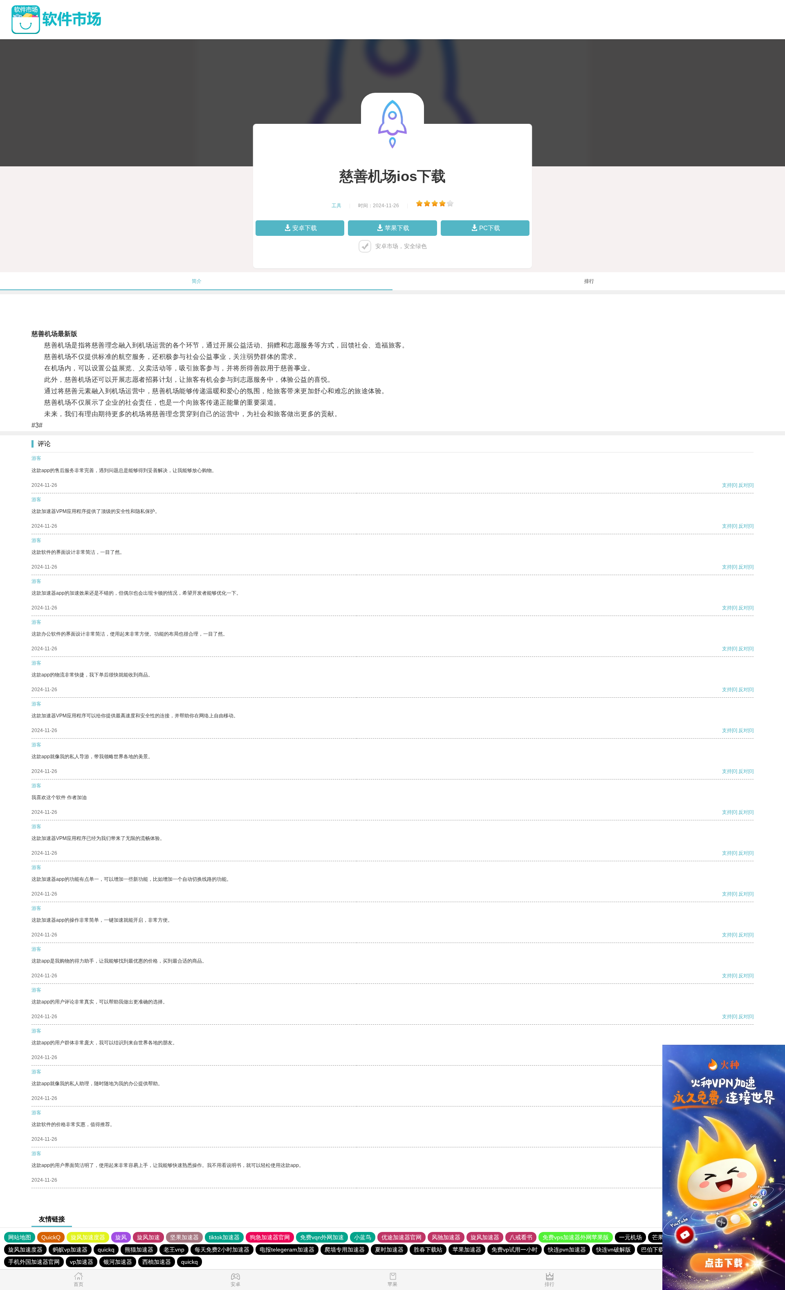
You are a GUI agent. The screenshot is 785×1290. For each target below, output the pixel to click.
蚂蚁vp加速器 (70, 1249)
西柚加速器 (156, 1262)
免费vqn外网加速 (322, 1237)
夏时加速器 (389, 1249)
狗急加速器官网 (270, 1237)
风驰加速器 (446, 1237)
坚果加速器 (184, 1237)
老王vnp (174, 1249)
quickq (106, 1249)
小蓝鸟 (362, 1237)
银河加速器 (117, 1262)
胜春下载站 (428, 1249)
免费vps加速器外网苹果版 (576, 1237)
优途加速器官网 (401, 1237)
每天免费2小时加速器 (222, 1249)
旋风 (121, 1237)
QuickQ (51, 1237)
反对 (743, 485)
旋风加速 (148, 1237)
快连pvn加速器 (567, 1249)
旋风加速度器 (88, 1237)
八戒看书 (520, 1237)
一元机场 (630, 1237)
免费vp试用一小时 (514, 1249)
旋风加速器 (485, 1237)
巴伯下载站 (655, 1249)
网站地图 (19, 1237)
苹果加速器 (467, 1249)
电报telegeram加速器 (287, 1249)
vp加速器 (81, 1262)
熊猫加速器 (139, 1249)
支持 (727, 485)
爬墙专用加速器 (345, 1249)
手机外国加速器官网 (34, 1262)
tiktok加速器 (224, 1237)
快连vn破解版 (613, 1249)
